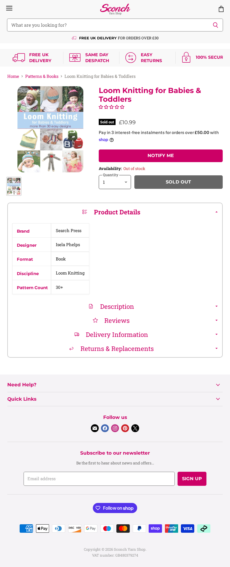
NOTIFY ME (161, 155)
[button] (111, 107)
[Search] (215, 25)
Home (13, 76)
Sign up (192, 478)
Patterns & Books (41, 76)
